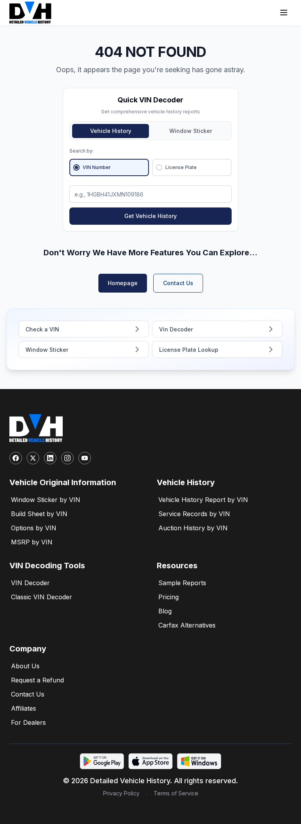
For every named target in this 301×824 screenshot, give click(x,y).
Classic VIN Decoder (41, 597)
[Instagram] (67, 458)
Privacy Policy (121, 793)
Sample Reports (182, 583)
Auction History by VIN (193, 528)
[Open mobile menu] (284, 12)
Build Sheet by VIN (39, 514)
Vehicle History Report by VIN (203, 500)
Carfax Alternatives (187, 625)
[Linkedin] (50, 458)
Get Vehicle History (150, 216)
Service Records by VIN (194, 514)
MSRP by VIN (32, 542)
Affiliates (23, 708)
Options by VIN (33, 528)
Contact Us (178, 283)
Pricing (168, 597)
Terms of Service (176, 793)
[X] (33, 458)
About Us (25, 666)
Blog (165, 611)
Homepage (123, 283)
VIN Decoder (30, 583)
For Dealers (28, 722)
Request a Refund (37, 680)
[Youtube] (84, 458)
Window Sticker (190, 130)
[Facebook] (15, 458)
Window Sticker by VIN (45, 500)
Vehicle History (110, 130)
